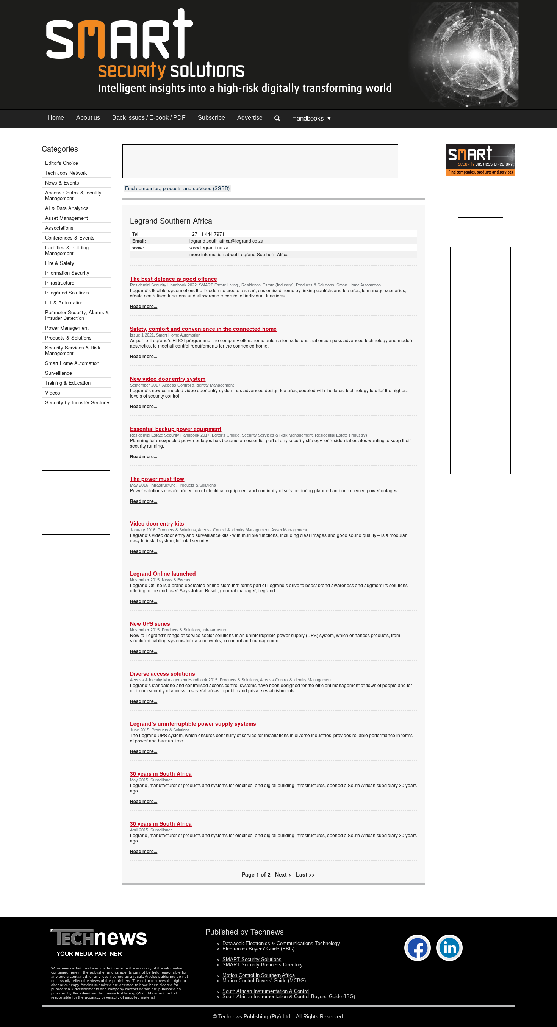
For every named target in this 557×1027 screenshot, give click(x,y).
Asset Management (66, 217)
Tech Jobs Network (66, 172)
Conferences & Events (70, 237)
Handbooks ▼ (312, 117)
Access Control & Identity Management (73, 195)
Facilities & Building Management (67, 250)
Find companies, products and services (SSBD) (177, 188)
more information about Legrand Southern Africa (239, 254)
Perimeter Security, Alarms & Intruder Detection (77, 314)
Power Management (67, 327)
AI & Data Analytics (67, 207)
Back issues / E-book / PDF (149, 117)
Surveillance (58, 372)
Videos (52, 392)
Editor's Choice (61, 162)
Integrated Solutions (67, 292)
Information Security (67, 272)
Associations (59, 227)
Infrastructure (59, 282)
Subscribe (211, 117)
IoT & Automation (64, 302)
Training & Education (68, 382)
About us (88, 117)
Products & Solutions (68, 337)
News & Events (62, 182)
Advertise (250, 117)
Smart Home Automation (73, 362)
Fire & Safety (59, 262)
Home (56, 117)
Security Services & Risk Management (72, 350)
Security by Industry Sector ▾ (77, 402)
